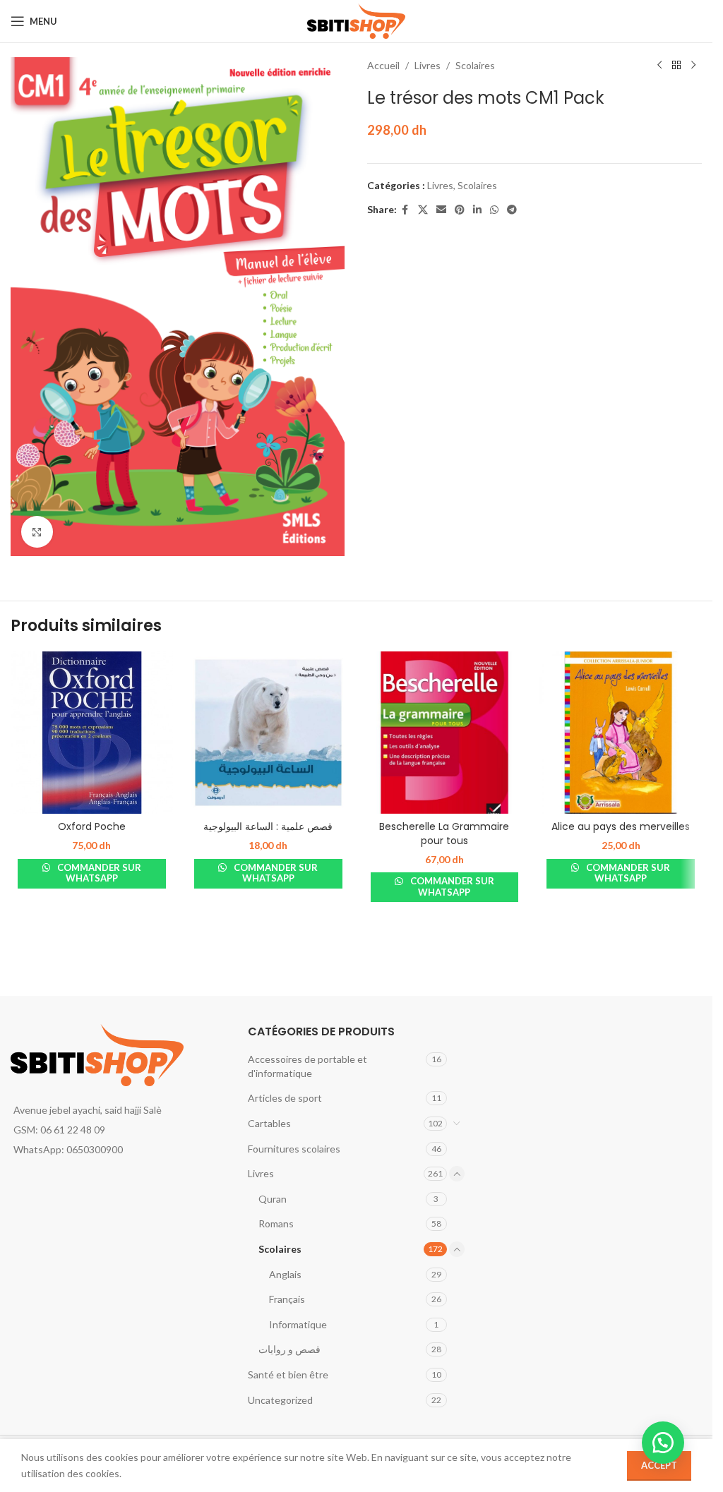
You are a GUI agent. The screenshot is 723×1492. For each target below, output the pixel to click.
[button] (663, 1442)
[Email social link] (441, 209)
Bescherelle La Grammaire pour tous (444, 833)
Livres (427, 65)
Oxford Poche (92, 826)
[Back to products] (676, 65)
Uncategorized (280, 1400)
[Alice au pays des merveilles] (620, 732)
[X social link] (423, 209)
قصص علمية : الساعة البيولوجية (268, 826)
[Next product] (693, 65)
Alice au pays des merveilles (620, 826)
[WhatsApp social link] (494, 209)
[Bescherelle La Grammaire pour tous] (445, 732)
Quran (272, 1199)
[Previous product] (659, 65)
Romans (276, 1223)
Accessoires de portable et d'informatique (307, 1066)
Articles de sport (285, 1098)
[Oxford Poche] (92, 732)
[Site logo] (356, 20)
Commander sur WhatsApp (98, 873)
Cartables (269, 1123)
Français (287, 1299)
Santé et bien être (288, 1374)
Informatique (298, 1324)
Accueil (383, 65)
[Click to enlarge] (37, 532)
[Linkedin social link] (477, 209)
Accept (659, 1465)
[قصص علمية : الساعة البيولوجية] (268, 732)
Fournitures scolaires (294, 1149)
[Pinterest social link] (459, 209)
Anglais (285, 1274)
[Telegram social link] (512, 209)
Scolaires (475, 65)
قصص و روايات (289, 1349)
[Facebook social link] (405, 209)
